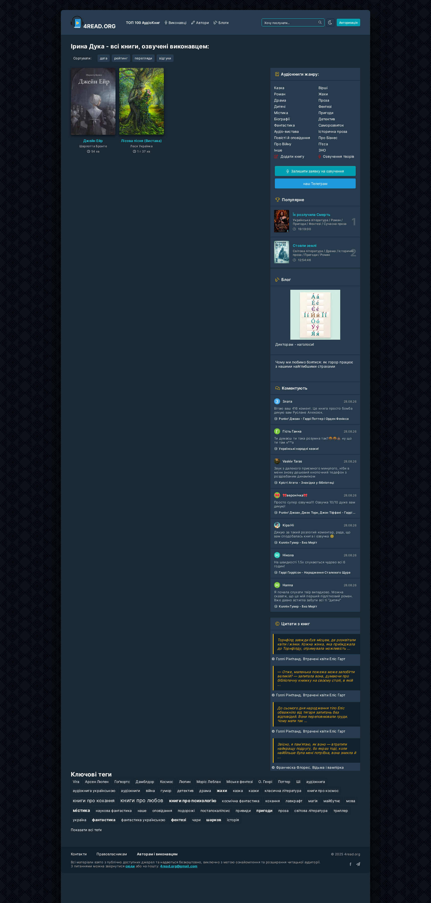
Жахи (323, 94)
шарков (213, 819)
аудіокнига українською (94, 790)
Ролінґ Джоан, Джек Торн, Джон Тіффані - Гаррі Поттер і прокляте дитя (317, 512)
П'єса (323, 144)
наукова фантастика (114, 810)
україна (79, 820)
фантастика (103, 819)
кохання (272, 801)
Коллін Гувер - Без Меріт (298, 542)
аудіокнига (315, 781)
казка (238, 790)
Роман (279, 94)
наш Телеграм (315, 183)
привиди (243, 810)
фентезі (178, 819)
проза (283, 810)
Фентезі (325, 106)
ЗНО (322, 150)
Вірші (323, 88)
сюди (130, 866)
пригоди (264, 810)
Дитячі (280, 106)
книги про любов (141, 800)
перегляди (143, 58)
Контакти (79, 854)
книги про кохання (94, 800)
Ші (298, 781)
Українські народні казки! (299, 449)
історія (233, 820)
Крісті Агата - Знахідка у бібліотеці (306, 482)
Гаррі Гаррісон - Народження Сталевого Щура (314, 572)
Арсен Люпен (96, 781)
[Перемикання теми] (330, 22)
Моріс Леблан (209, 781)
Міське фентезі (239, 781)
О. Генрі (265, 781)
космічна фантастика (240, 801)
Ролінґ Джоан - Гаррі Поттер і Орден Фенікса (314, 419)
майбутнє (331, 801)
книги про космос (323, 790)
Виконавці (177, 22)
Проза (324, 100)
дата (103, 58)
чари (196, 820)
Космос (166, 781)
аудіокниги (130, 790)
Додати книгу (291, 156)
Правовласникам (112, 854)
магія (313, 801)
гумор (166, 790)
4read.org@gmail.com (178, 866)
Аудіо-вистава (286, 131)
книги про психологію (192, 800)
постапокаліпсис (215, 810)
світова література (310, 810)
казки (254, 790)
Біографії (282, 119)
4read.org (99, 26)
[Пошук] (320, 22)
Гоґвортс (122, 781)
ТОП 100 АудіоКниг (143, 22)
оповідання (162, 810)
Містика (281, 113)
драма (205, 790)
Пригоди (326, 113)
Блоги (223, 22)
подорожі (186, 810)
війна (150, 790)
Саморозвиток (331, 125)
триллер (340, 810)
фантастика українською (143, 820)
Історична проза (333, 131)
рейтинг (121, 58)
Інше (278, 150)
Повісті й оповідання (292, 138)
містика (81, 810)
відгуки (165, 58)
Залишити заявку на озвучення (317, 171)
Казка (279, 88)
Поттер (284, 781)
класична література (283, 790)
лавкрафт (294, 801)
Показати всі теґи (86, 830)
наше (142, 810)
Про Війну (283, 144)
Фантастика (284, 125)
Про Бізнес (328, 138)
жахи (222, 790)
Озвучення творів (338, 156)
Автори (202, 22)
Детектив (327, 119)
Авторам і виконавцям (157, 854)
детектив (185, 790)
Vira (76, 781)
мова (350, 801)
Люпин (185, 781)
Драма (280, 100)
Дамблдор (145, 781)
